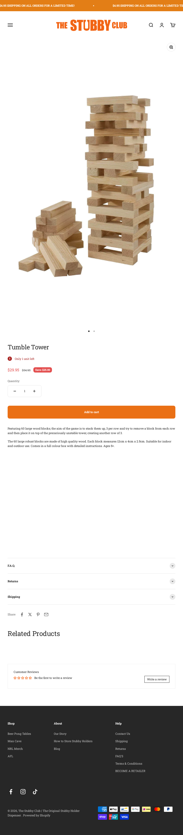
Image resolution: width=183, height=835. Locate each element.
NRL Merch (15, 749)
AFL (10, 756)
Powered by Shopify (36, 815)
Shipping (121, 741)
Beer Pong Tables (19, 733)
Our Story (60, 733)
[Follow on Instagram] (23, 791)
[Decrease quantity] (15, 391)
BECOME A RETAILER (130, 771)
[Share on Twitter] (30, 614)
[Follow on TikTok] (35, 791)
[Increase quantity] (34, 391)
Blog (57, 749)
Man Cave (14, 741)
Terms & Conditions (128, 763)
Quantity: (14, 381)
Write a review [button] (157, 679)
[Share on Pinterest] (38, 614)
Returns (120, 749)
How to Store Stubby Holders (73, 741)
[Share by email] (46, 614)
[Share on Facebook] (22, 614)
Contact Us (122, 733)
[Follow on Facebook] (11, 791)
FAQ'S (119, 756)
